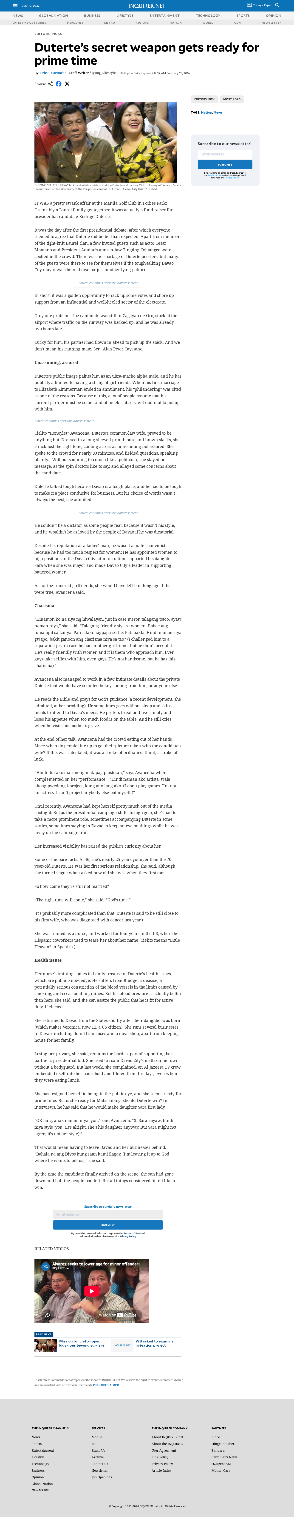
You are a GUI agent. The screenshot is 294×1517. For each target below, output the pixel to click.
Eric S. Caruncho (53, 73)
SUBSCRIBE (225, 164)
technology (208, 15)
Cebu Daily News (224, 1457)
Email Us (98, 1450)
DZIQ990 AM (221, 1464)
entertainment (165, 15)
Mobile (97, 1437)
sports (243, 15)
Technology (40, 1464)
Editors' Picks (48, 34)
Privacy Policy (127, 1236)
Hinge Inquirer (223, 1444)
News (18, 15)
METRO (109, 22)
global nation (53, 15)
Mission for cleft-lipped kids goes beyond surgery (82, 1343)
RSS (94, 1444)
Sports (37, 1444)
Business (38, 1470)
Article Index (161, 1470)
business (92, 15)
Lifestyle (38, 1457)
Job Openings (102, 1477)
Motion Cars (221, 1470)
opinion (273, 15)
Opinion (38, 1477)
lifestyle (125, 15)
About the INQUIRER (167, 1444)
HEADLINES (75, 22)
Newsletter (100, 1470)
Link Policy (160, 1457)
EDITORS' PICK (204, 99)
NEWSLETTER (271, 22)
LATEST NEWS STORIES (29, 22)
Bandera (218, 1450)
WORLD (207, 22)
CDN (237, 22)
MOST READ (231, 99)
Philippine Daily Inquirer (135, 73)
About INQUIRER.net (167, 1437)
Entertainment (43, 1450)
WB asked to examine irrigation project (155, 1343)
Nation (206, 112)
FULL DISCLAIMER (106, 1385)
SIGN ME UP (108, 1225)
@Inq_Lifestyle (104, 73)
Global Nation (42, 1484)
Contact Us (100, 1464)
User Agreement (164, 1450)
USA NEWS (40, 1490)
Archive (98, 1457)
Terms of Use (132, 1233)
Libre (216, 1437)
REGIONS (142, 22)
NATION (176, 22)
